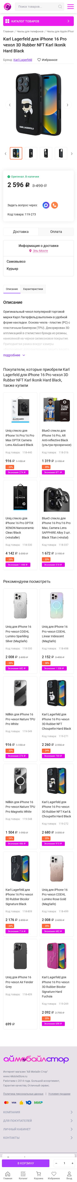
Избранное (49, 60)
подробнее (12, 355)
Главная (8, 31)
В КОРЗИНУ (26, 1163)
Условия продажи (59, 1093)
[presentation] (9, 104)
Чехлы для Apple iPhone (61, 31)
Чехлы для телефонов (30, 31)
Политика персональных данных (23, 1093)
